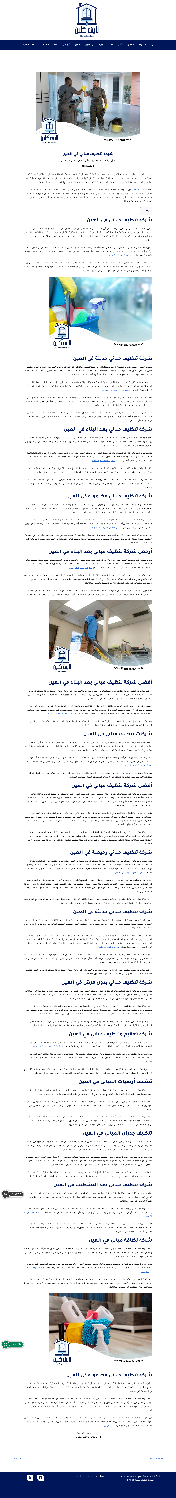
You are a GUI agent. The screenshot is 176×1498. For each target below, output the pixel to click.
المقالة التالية (16, 1459)
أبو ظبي (66, 45)
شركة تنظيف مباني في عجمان (129, 873)
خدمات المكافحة (50, 45)
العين (77, 45)
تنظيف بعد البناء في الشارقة (60, 714)
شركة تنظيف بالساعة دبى (107, 947)
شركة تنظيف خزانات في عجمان (48, 1046)
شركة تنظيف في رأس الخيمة (138, 765)
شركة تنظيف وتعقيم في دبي (115, 255)
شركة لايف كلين (139, 190)
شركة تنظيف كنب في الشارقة (115, 390)
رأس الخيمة (117, 45)
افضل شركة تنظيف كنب (104, 461)
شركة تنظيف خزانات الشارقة (106, 528)
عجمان (130, 45)
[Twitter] (30, 1478)
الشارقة (143, 45)
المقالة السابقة (158, 1459)
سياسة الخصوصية (94, 1476)
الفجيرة (102, 45)
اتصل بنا (76, 1476)
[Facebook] (40, 1478)
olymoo (130, 1480)
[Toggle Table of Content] (146, 211)
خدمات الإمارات (29, 45)
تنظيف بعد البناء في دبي (80, 568)
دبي (153, 45)
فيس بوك (107, 1426)
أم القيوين (89, 45)
